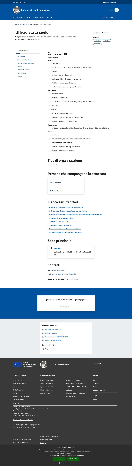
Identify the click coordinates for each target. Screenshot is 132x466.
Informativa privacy (46, 440)
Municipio (57, 248)
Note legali (43, 443)
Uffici (36, 24)
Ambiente (69, 390)
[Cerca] (116, 10)
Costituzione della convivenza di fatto (61, 225)
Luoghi (95, 396)
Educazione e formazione (74, 380)
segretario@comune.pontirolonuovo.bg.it (64, 274)
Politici (15, 393)
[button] (66, 463)
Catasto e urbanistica (46, 390)
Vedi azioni (105, 33)
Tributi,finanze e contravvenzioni (76, 387)
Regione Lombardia (19, 2)
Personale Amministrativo (21, 396)
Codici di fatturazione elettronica (23, 420)
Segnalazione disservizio (20, 442)
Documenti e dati (18, 400)
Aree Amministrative (19, 383)
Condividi (96, 33)
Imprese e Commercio (46, 387)
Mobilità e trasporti (45, 393)
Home (17, 24)
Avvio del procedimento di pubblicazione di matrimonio (68, 211)
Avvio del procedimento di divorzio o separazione (66, 207)
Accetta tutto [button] (59, 459)
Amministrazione (27, 24)
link (83, 455)
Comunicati (96, 383)
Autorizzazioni (70, 396)
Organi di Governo (18, 380)
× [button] (130, 446)
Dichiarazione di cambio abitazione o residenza (65, 229)
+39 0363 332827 (59, 270)
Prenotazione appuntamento (22, 439)
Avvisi (95, 387)
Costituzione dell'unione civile (59, 221)
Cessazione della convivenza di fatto (61, 218)
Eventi (95, 399)
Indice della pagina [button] (23, 50)
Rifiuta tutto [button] (73, 459)
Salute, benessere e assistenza (75, 393)
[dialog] (66, 455)
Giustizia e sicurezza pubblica (75, 383)
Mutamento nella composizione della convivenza (65, 232)
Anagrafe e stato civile (46, 380)
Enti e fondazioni (18, 390)
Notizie (95, 380)
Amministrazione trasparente (49, 436)
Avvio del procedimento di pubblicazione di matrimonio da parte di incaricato (75, 214)
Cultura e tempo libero (46, 383)
